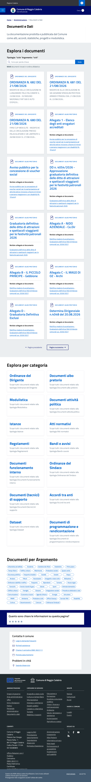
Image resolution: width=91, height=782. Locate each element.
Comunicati (71, 696)
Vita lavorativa (32, 699)
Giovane (38, 590)
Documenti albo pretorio (66, 114)
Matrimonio (38, 570)
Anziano (12, 578)
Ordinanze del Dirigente (25, 76)
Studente (30, 566)
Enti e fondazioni (13, 702)
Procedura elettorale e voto (71, 590)
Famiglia (25, 590)
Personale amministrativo (12, 710)
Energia (54, 594)
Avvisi (69, 699)
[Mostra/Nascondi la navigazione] (2, 10)
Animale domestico (68, 586)
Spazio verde (66, 570)
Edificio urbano (13, 590)
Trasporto (34, 582)
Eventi (69, 715)
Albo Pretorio (52, 737)
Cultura (12, 602)
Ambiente (25, 598)
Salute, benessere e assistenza (54, 714)
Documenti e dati (13, 714)
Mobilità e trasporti (34, 714)
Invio (79, 62)
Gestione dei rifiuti (44, 566)
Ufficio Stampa (51, 598)
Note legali (51, 743)
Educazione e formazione (52, 695)
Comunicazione (13, 594)
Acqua (68, 574)
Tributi (25, 578)
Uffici (9, 699)
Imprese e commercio (35, 702)
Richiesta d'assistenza (35, 746)
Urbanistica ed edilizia (15, 566)
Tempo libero (12, 570)
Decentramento (25, 602)
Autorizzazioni (52, 718)
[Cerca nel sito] (82, 10)
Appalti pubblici (32, 705)
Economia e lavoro (27, 594)
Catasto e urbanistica (35, 708)
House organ (71, 582)
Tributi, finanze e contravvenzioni (53, 705)
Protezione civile (38, 598)
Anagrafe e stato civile (52, 578)
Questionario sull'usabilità (52, 753)
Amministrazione (20, 20)
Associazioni (37, 578)
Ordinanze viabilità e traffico (17, 582)
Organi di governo (13, 693)
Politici (9, 705)
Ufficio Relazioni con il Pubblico (15, 754)
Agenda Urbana (42, 594)
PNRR (12, 598)
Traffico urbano (25, 570)
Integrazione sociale (52, 590)
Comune (38, 602)
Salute (42, 586)
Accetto (82, 774)
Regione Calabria (12, 3)
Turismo (59, 582)
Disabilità (77, 598)
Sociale (56, 574)
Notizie (69, 693)
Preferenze (70, 774)
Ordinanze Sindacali (52, 602)
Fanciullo (12, 586)
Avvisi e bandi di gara (27, 586)
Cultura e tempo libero (35, 696)
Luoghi (69, 712)
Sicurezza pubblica (14, 574)
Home (9, 20)
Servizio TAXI (64, 598)
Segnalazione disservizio (32, 741)
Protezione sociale (52, 570)
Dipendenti (46, 582)
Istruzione (67, 594)
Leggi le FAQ (31, 732)
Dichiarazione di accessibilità (53, 747)
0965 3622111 (12, 761)
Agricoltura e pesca (54, 721)
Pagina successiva (56, 347)
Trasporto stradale (30, 574)
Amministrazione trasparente (53, 733)
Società (43, 574)
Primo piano (70, 566)
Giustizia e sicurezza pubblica (54, 700)
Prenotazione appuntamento (32, 736)
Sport (54, 586)
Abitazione (67, 578)
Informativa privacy (54, 740)
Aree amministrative (14, 696)
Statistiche (58, 566)
